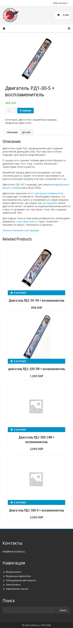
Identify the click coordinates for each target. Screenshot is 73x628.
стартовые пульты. (27, 221)
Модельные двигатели (18, 122)
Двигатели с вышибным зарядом (37, 119)
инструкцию (49, 203)
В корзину (25, 110)
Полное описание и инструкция (21, 230)
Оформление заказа (17, 588)
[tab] (12, 132)
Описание (12, 132)
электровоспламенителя (48, 193)
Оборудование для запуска (21, 580)
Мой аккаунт (60, 3)
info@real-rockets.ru (14, 551)
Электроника (13, 584)
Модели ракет (13, 571)
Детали (26, 132)
